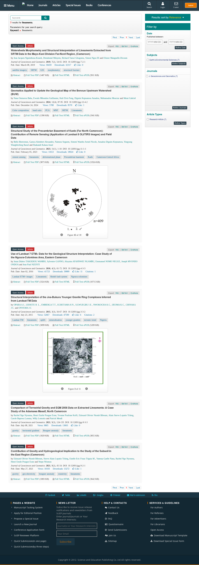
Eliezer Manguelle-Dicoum (115, 58)
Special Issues (73, 5)
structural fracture (71, 70)
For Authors (156, 507)
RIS (117, 46)
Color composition (20, 110)
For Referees (157, 513)
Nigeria (103, 320)
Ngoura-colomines (79, 277)
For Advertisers (158, 518)
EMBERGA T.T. (48, 305)
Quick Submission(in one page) (30, 541)
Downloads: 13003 (59, 425)
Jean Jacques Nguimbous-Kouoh (28, 58)
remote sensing (18, 157)
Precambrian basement (74, 157)
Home (30, 5)
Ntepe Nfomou (44, 462)
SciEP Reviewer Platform (26, 535)
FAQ (109, 518)
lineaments (34, 157)
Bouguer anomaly (51, 430)
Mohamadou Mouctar (109, 98)
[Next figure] (87, 234)
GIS (42, 70)
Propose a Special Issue (26, 518)
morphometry (54, 70)
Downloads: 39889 (61, 271)
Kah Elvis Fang (66, 98)
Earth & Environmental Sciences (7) (165, 59)
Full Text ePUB (82, 75)
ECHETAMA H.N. (65, 305)
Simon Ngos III (92, 58)
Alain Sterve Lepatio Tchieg (121, 415)
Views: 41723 (44, 271)
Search (149, 7)
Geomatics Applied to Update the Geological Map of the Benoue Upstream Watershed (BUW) (61, 92)
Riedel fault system (58, 277)
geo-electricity (29, 474)
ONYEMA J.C (25, 308)
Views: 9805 (42, 425)
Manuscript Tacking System (28, 507)
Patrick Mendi (56, 418)
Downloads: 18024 (65, 152)
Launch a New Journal (25, 524)
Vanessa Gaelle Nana (105, 459)
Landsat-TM (17, 320)
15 (75, 235)
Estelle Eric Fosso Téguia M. (82, 459)
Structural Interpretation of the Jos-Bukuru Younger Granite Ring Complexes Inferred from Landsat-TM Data (61, 298)
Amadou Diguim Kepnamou (110, 142)
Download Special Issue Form (168, 541)
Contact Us (113, 507)
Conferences (104, 5)
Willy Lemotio (39, 418)
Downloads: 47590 (61, 315)
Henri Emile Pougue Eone (44, 415)
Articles (56, 5)
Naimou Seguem (62, 142)
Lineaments (77, 110)
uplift (42, 320)
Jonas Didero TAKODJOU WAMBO (30, 261)
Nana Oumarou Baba (23, 98)
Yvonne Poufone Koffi (68, 415)
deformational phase (51, 157)
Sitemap (112, 541)
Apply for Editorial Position (28, 513)
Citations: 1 (91, 271)
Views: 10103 (44, 469)
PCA (47, 110)
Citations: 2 (89, 315)
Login (162, 7)
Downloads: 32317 (63, 65)
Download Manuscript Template (170, 535)
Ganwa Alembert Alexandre (41, 142)
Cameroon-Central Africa (108, 157)
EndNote (134, 46)
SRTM (34, 70)
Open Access (157, 529)
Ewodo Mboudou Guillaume (45, 98)
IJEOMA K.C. (118, 305)
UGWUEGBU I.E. (83, 305)
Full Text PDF (32, 75)
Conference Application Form (29, 529)
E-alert (176, 7)
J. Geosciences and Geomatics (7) (163, 76)
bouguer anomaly (46, 474)
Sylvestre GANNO (55, 261)
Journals (43, 5)
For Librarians (157, 524)
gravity (15, 430)
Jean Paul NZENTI (31, 264)
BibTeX (125, 46)
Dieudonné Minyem (52, 58)
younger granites (73, 320)
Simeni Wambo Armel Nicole (84, 142)
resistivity (62, 474)
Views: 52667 (43, 315)
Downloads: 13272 (61, 469)
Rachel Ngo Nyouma (23, 415)
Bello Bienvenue (21, 142)
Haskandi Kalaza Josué (43, 145)
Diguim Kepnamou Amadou (86, 98)
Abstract (16, 75)
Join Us (112, 535)
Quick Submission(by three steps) (31, 546)
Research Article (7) (158, 119)
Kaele (90, 157)
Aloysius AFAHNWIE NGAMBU (79, 261)
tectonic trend (90, 320)
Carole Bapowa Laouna (21, 418)
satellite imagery (19, 70)
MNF (55, 110)
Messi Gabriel (130, 98)
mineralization (55, 320)
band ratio (37, 110)
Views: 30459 (45, 65)
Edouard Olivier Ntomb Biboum (93, 415)
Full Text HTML (62, 75)
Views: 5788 (48, 105)
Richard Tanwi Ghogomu (73, 58)
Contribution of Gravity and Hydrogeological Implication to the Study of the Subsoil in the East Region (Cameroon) (61, 452)
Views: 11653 (48, 152)
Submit (190, 5)
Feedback (113, 513)
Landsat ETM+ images (22, 277)
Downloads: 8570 (64, 105)
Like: (80, 65)
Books (89, 5)
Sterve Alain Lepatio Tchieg (56, 459)
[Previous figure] (61, 234)
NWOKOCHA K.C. (102, 305)
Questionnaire (115, 524)
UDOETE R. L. (33, 305)
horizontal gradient (31, 430)
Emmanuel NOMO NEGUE (107, 261)
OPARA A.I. (19, 305)
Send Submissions (117, 529)
